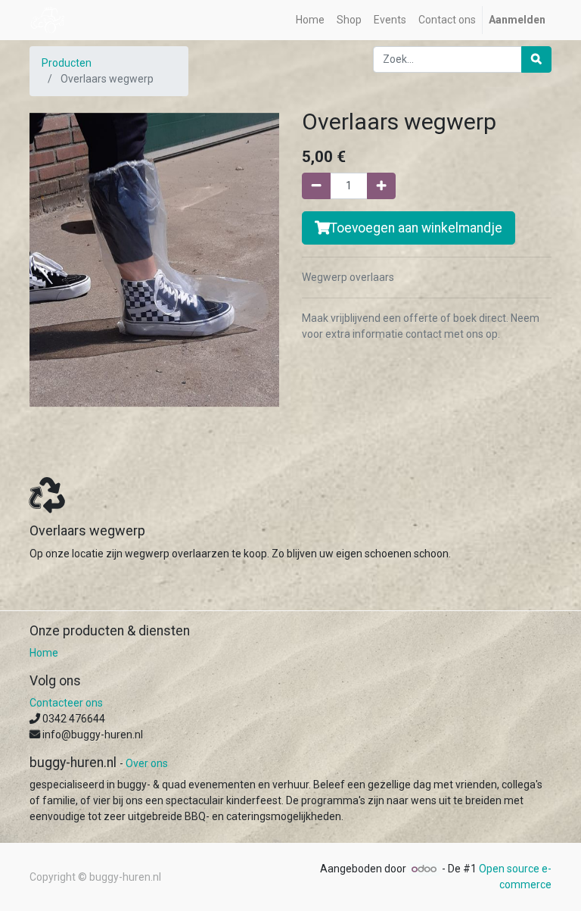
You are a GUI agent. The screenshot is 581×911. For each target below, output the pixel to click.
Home (44, 653)
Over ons (147, 763)
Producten (67, 63)
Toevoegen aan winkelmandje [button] (416, 228)
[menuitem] (310, 20)
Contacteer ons (66, 703)
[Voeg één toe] (381, 186)
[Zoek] (536, 59)
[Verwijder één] (316, 186)
